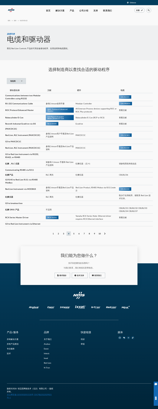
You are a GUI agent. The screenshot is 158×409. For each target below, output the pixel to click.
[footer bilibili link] (120, 337)
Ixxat (46, 358)
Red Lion (47, 363)
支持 (95, 10)
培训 (83, 339)
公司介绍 (83, 10)
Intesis (46, 353)
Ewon (46, 348)
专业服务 (11, 348)
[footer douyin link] (133, 337)
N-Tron (47, 367)
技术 (9, 353)
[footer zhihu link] (128, 337)
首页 (48, 10)
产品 (72, 10)
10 (100, 233)
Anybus (47, 344)
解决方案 (60, 10)
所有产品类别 (12, 344)
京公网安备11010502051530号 (20, 394)
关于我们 (48, 339)
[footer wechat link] (124, 337)
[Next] (105, 233)
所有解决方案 (12, 339)
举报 (83, 344)
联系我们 (107, 10)
